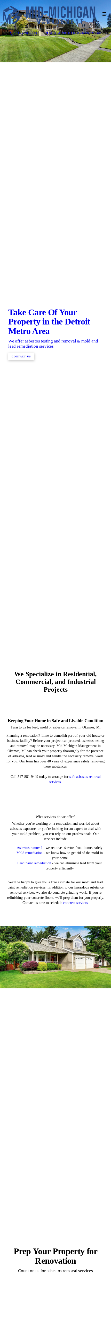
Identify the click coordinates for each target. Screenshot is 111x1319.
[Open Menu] (105, 14)
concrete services (75, 1166)
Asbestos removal (29, 1111)
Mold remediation (30, 1117)
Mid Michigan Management (75, 33)
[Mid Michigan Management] (50, 14)
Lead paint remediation (34, 1127)
